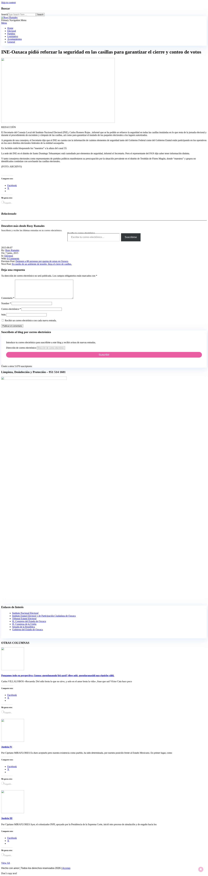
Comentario (7, 298)
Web (3, 314)
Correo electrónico (11, 309)
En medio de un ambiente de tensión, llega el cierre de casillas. (42, 264)
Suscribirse (131, 237)
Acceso (66, 868)
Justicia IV (6, 747)
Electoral (8, 255)
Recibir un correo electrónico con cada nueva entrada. (30, 320)
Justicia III (6, 818)
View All (5, 863)
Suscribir (104, 354)
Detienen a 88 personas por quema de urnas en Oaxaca (42, 261)
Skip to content (8, 2)
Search (4, 14)
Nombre (6, 303)
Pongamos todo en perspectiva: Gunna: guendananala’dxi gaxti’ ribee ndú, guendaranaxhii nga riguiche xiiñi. (57, 675)
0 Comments (13, 258)
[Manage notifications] (200, 869)
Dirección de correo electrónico (21, 347)
